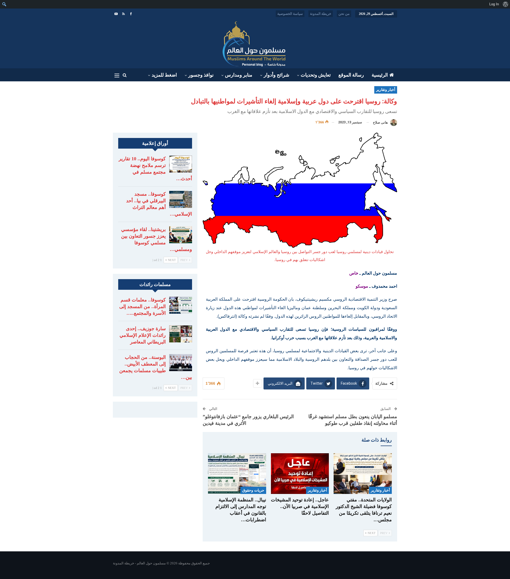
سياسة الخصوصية (290, 14)
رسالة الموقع (351, 75)
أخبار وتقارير (385, 90)
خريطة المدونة (320, 14)
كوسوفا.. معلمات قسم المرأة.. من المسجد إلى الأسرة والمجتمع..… (142, 306)
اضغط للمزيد (164, 75)
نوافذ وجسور (201, 75)
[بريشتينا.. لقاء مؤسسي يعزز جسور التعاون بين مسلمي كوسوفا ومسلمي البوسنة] (180, 234)
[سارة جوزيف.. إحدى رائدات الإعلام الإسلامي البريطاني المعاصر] (180, 333)
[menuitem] (505, 4)
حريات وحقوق (253, 490)
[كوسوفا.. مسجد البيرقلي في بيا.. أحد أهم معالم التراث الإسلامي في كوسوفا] (180, 199)
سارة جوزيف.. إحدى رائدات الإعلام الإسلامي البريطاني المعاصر (143, 335)
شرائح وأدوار (276, 75)
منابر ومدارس (238, 75)
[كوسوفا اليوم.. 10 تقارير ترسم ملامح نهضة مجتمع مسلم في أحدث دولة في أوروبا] (180, 164)
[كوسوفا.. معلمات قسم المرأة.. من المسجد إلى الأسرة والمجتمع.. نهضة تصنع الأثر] (180, 305)
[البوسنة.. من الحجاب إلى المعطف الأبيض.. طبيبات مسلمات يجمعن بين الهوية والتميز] (180, 362)
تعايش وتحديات (316, 75)
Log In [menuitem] (494, 4)
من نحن (344, 14)
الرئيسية (380, 75)
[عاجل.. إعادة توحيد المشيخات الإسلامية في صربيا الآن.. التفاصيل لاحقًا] (300, 473)
